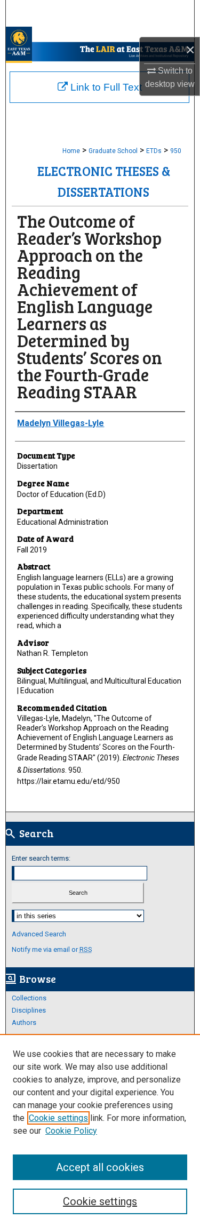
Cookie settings (58, 1118)
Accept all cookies (100, 1167)
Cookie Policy (71, 1131)
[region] (100, 1130)
